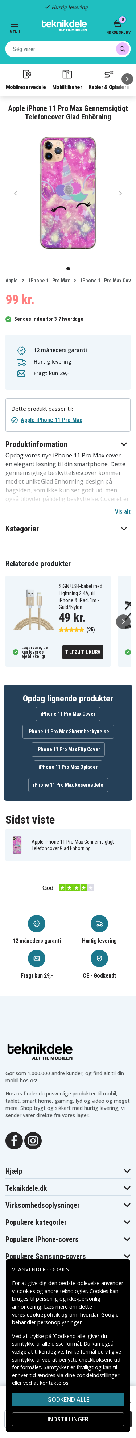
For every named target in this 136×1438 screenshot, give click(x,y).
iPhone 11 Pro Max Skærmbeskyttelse (68, 731)
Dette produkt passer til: (42, 408)
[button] (68, 444)
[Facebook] (14, 1140)
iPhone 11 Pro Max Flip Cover (68, 749)
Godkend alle (68, 1400)
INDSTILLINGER (68, 1419)
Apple (11, 280)
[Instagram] (33, 1140)
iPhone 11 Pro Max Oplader (68, 767)
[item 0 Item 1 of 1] (68, 192)
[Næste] (127, 79)
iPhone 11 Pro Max (49, 280)
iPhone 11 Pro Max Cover (108, 280)
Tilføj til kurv (82, 652)
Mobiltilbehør (67, 87)
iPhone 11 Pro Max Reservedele (68, 785)
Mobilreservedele (26, 87)
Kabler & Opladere (108, 87)
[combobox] (68, 49)
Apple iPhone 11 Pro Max (51, 420)
